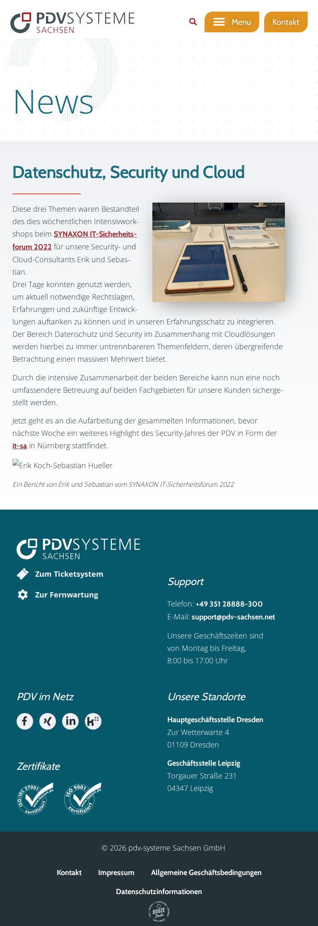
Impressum (116, 872)
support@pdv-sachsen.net (233, 616)
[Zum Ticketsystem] (23, 574)
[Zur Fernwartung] (23, 594)
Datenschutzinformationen (159, 891)
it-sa (19, 445)
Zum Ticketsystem (69, 574)
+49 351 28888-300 (229, 604)
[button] (193, 22)
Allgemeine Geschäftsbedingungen (206, 872)
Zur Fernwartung (66, 595)
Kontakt (69, 872)
